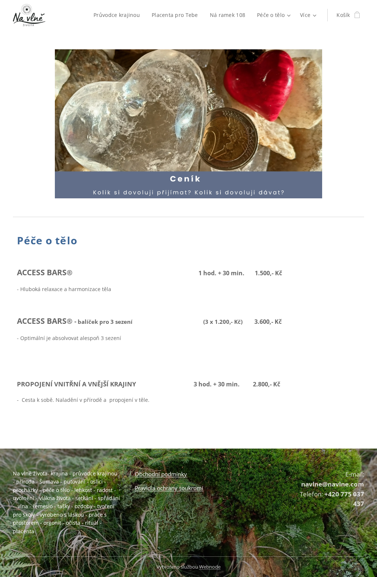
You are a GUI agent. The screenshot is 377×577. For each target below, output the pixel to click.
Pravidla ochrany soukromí (169, 488)
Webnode (210, 566)
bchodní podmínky (163, 474)
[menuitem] (119, 15)
